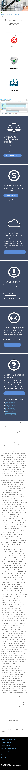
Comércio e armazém (10, 402)
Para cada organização (10, 414)
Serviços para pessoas (10, 413)
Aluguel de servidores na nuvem (14, 252)
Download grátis (10, 293)
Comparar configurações (12, 155)
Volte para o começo (6, 761)
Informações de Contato (12, 344)
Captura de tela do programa (8, 739)
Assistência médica (9, 406)
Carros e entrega (9, 411)
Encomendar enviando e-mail (13, 339)
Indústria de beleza (9, 408)
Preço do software (11, 195)
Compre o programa (6, 754)
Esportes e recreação (10, 410)
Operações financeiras (10, 405)
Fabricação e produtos (10, 403)
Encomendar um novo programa (14, 393)
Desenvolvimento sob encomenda (9, 758)
